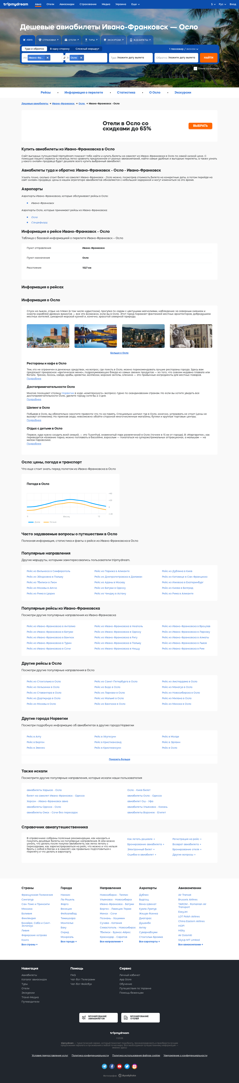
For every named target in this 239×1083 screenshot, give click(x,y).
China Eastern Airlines (191, 921)
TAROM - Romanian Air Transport (192, 905)
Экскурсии (28, 993)
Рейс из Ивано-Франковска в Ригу (115, 637)
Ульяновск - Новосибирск (116, 899)
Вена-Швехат (147, 904)
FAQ (73, 975)
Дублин (144, 895)
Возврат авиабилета (186, 844)
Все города (68, 941)
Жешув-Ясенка (148, 913)
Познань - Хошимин (112, 918)
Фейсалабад (69, 913)
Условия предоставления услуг (50, 1055)
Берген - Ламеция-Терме (115, 909)
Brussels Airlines (188, 899)
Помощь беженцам (131, 993)
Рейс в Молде (170, 736)
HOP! (181, 926)
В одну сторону (60, 49)
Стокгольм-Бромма (151, 937)
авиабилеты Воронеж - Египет (146, 812)
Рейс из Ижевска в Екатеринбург (182, 582)
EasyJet (183, 912)
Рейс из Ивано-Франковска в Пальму (117, 643)
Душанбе (145, 923)
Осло (82, 103)
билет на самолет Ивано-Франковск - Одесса (56, 795)
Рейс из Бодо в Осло (107, 687)
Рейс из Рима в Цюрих (41, 593)
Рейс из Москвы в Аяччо (42, 588)
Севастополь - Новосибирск (118, 927)
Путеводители (30, 1001)
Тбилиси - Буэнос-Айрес (115, 932)
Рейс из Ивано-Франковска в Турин (49, 643)
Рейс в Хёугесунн (105, 736)
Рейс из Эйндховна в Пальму (45, 577)
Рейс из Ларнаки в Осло (109, 692)
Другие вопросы (183, 854)
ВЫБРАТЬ (200, 125)
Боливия (27, 913)
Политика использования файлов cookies (136, 1055)
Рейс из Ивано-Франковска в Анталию (51, 626)
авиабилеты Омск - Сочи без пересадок (52, 812)
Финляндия (29, 918)
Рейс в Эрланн (171, 742)
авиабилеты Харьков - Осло (44, 790)
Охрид (65, 932)
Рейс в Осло (169, 748)
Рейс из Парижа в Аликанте (112, 571)
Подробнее (34, 378)
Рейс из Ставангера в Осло (44, 692)
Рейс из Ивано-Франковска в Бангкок (50, 637)
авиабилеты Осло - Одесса (144, 795)
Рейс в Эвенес (36, 748)
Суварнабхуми (148, 932)
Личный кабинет (130, 975)
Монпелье (67, 923)
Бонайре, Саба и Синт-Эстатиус (36, 924)
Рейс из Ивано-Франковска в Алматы (185, 637)
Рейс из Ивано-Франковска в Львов (184, 643)
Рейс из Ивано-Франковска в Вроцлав (186, 626)
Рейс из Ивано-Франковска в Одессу (117, 632)
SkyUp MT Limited (189, 940)
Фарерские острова (34, 935)
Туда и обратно (34, 49)
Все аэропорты (148, 941)
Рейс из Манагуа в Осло (177, 687)
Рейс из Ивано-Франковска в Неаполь (118, 626)
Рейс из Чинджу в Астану (110, 593)
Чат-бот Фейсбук (81, 984)
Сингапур (28, 899)
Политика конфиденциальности (90, 1055)
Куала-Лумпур (148, 909)
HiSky (181, 930)
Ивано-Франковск (63, 103)
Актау (142, 927)
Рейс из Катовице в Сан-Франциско (185, 577)
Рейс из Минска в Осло (176, 704)
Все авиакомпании (189, 944)
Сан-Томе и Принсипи (36, 904)
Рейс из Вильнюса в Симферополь (48, 571)
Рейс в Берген (35, 742)
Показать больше (119, 759)
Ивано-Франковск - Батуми (117, 904)
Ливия (25, 930)
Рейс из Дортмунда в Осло (44, 698)
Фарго (65, 904)
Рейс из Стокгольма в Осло (44, 681)
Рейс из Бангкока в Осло (109, 704)
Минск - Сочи (108, 913)
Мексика (27, 909)
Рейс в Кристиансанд (107, 742)
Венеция (66, 909)
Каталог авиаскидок (34, 979)
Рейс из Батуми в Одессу (110, 588)
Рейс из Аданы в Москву (109, 582)
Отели (25, 988)
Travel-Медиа (30, 997)
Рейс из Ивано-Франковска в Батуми (50, 632)
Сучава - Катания (111, 923)
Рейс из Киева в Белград (177, 588)
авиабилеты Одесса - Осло (44, 807)
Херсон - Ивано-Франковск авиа (47, 801)
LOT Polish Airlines (189, 916)
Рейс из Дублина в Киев (177, 571)
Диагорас (145, 918)
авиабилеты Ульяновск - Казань (147, 807)
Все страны (29, 944)
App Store (126, 979)
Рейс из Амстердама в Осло (179, 681)
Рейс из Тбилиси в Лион (42, 582)
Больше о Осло (119, 353)
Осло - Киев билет (138, 790)
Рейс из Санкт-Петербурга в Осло (116, 681)
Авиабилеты (29, 975)
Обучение (126, 984)
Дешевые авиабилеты (35, 103)
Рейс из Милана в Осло (177, 698)
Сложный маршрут (87, 49)
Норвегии (68, 393)
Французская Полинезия (37, 895)
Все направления (110, 941)
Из (25, 57)
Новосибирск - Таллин (114, 895)
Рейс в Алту (34, 736)
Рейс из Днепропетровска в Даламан (118, 577)
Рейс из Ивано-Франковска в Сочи (49, 648)
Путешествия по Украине (135, 988)
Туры (25, 984)
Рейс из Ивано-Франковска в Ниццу (117, 648)
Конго (25, 940)
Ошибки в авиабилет (140, 854)
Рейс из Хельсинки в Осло (43, 687)
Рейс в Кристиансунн (107, 748)
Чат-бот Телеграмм (83, 979)
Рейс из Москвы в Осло (41, 704)
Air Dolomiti (185, 935)
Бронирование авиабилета (145, 844)
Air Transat (184, 895)
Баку (63, 927)
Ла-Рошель (67, 899)
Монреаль (67, 937)
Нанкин (65, 895)
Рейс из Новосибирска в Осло (181, 692)
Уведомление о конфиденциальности (185, 1055)
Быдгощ (144, 899)
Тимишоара (68, 918)
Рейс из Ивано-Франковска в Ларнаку (186, 632)
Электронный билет (140, 849)
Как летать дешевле (140, 839)
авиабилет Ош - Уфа (140, 801)
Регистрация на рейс (186, 839)
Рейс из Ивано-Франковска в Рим (183, 648)
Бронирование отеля (186, 849)
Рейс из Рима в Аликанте (178, 593)
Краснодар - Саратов (113, 937)
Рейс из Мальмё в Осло (109, 698)
